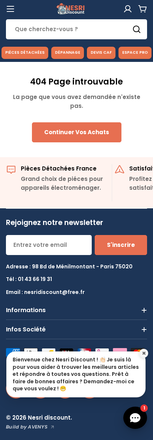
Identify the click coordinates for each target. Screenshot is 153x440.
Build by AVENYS (27, 426)
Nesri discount (49, 417)
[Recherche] (136, 29)
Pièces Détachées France (59, 168)
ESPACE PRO (135, 52)
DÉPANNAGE (67, 52)
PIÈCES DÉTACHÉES (25, 52)
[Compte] (127, 8)
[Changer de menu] (10, 8)
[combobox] (76, 29)
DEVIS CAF (101, 52)
